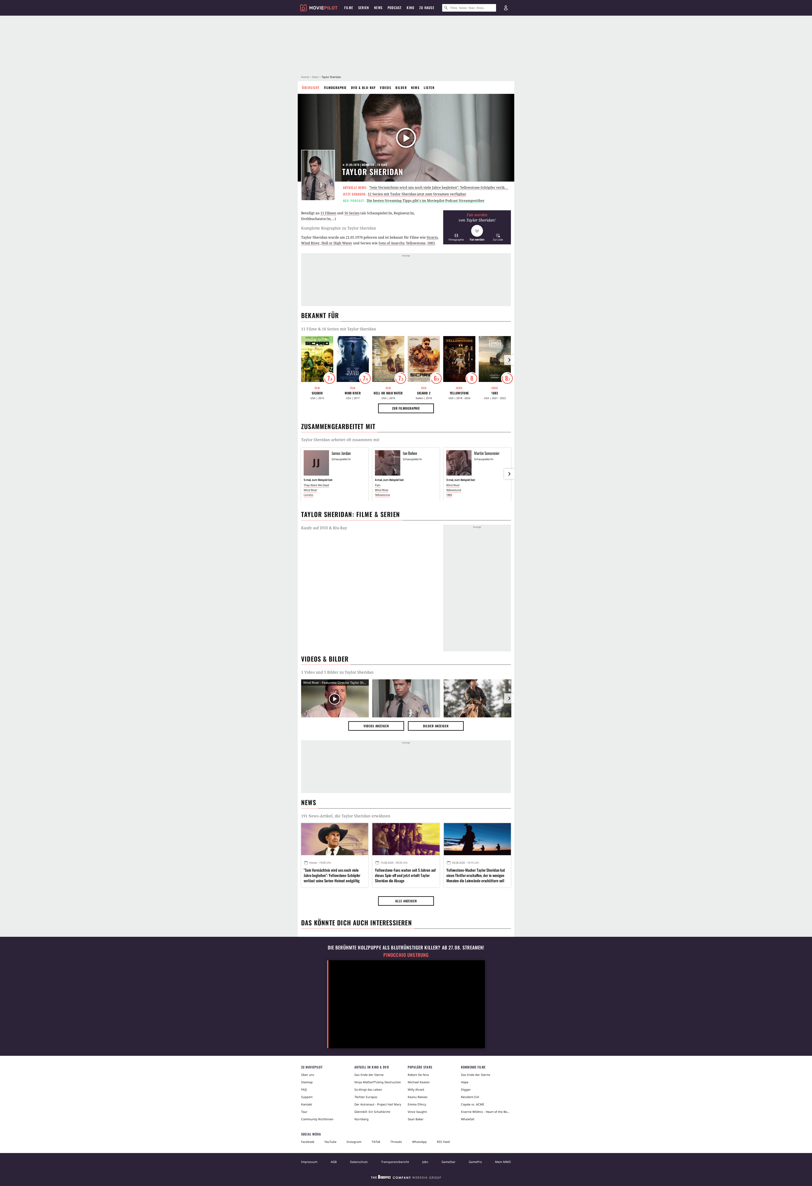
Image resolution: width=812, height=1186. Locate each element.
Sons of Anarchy (391, 243)
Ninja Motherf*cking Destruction (377, 1082)
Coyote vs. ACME (472, 1104)
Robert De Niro (418, 1075)
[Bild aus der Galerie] (406, 699)
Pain (377, 485)
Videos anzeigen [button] (376, 726)
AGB (334, 1162)
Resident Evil (470, 1097)
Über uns (307, 1075)
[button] (456, 237)
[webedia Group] (406, 1178)
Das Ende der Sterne (369, 1075)
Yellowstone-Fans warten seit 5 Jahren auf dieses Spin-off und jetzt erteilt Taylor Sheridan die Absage (405, 875)
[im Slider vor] (509, 360)
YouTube (330, 1142)
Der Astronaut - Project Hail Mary (377, 1104)
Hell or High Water (336, 243)
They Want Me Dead (316, 485)
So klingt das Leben (368, 1090)
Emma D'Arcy (417, 1104)
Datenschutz (359, 1162)
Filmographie (335, 87)
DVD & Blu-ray (363, 87)
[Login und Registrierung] (506, 8)
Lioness (308, 495)
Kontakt (306, 1104)
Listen (429, 87)
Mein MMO (503, 1162)
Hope (464, 1082)
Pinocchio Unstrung (406, 955)
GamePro (475, 1162)
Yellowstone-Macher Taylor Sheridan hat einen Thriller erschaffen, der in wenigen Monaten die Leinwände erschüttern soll (475, 875)
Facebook (307, 1142)
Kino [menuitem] (410, 7)
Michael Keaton (419, 1082)
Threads (396, 1142)
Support (307, 1097)
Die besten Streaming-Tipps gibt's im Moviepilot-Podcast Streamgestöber (426, 200)
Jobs (425, 1162)
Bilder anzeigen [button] (436, 726)
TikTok (376, 1142)
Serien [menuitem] (363, 7)
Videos (385, 87)
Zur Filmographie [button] (406, 408)
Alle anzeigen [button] (406, 901)
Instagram (354, 1142)
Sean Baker (416, 1119)
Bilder (401, 87)
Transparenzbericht (395, 1162)
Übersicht (311, 87)
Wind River (310, 243)
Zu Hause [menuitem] (426, 7)
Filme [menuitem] (348, 7)
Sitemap (307, 1082)
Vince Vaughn (417, 1112)
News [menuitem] (378, 7)
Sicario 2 (424, 393)
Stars (315, 77)
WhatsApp (419, 1142)
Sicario (432, 237)
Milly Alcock (416, 1090)
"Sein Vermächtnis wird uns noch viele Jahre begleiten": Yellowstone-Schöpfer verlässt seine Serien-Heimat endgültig (464, 187)
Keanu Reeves (418, 1097)
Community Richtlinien (317, 1119)
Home (305, 77)
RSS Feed (443, 1142)
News (415, 87)
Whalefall (467, 1119)
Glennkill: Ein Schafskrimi (372, 1112)
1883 (431, 243)
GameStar (448, 1162)
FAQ (304, 1090)
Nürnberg (361, 1119)
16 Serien (351, 213)
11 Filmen (328, 213)
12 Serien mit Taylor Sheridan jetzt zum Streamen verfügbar (417, 194)
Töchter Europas (365, 1097)
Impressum (309, 1162)
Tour (304, 1112)
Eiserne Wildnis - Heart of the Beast (486, 1112)
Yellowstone (415, 243)
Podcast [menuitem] (395, 7)
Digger (466, 1090)
